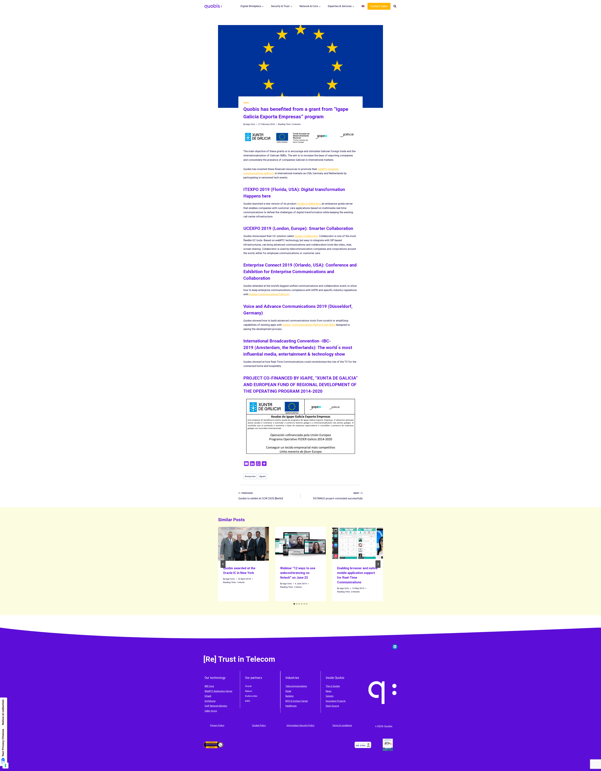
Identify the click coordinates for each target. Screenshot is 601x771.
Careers (330, 696)
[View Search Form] (395, 6)
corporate (250, 476)
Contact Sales (379, 6)
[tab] (294, 604)
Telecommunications (296, 686)
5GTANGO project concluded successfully (338, 496)
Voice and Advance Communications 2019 (285, 306)
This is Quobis (333, 686)
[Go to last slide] (223, 564)
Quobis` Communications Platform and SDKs (308, 324)
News (246, 103)
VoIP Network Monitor (216, 706)
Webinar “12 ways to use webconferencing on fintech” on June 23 (297, 572)
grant (262, 476)
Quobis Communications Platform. (269, 294)
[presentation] (243, 544)
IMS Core (209, 686)
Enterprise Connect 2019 (267, 265)
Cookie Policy (259, 725)
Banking (289, 696)
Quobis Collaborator (309, 203)
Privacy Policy (217, 725)
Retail (288, 691)
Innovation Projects (336, 701)
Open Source (332, 706)
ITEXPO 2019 (256, 189)
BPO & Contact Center (296, 701)
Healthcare (291, 706)
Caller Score (211, 711)
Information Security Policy (300, 725)
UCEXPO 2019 (257, 228)
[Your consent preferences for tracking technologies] (5, 765)
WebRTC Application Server (218, 691)
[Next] (377, 564)
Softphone (210, 701)
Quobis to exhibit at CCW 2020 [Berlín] (260, 496)
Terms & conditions (342, 725)
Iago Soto (250, 124)
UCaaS (208, 696)
